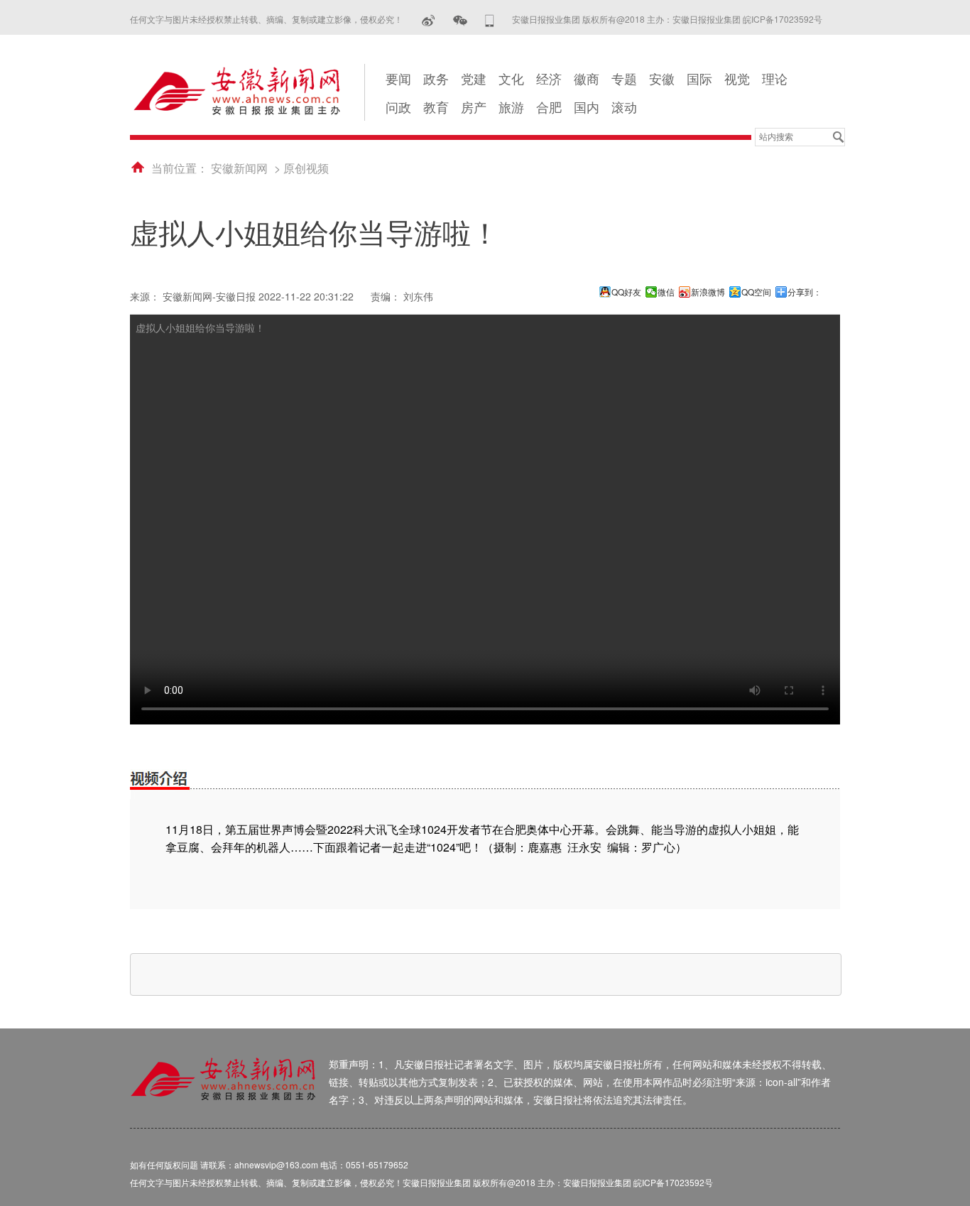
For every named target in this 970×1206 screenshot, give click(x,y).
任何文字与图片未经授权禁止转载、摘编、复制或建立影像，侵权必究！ (266, 19)
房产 (473, 106)
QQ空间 (756, 292)
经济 (549, 78)
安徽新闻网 (239, 168)
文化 (511, 78)
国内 (586, 106)
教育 (436, 106)
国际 (699, 78)
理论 (775, 78)
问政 (398, 106)
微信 (666, 292)
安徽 (662, 78)
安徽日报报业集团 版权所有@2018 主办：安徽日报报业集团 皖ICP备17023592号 (667, 19)
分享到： (805, 292)
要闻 (398, 78)
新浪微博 (708, 292)
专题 (624, 78)
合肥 (549, 106)
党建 (473, 78)
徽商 (586, 78)
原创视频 (306, 168)
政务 (436, 78)
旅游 (511, 106)
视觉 (737, 78)
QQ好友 (626, 292)
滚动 (624, 106)
